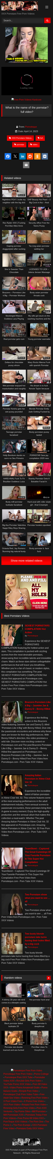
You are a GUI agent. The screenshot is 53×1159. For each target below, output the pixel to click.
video (35, 144)
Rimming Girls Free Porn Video (19, 1108)
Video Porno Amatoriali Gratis (25, 1087)
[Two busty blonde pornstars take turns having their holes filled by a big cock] (12, 953)
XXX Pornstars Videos (22, 138)
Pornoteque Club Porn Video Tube (20, 1094)
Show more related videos (26, 560)
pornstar (20, 144)
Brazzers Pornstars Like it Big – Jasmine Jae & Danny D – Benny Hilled (38, 705)
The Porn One (36, 1121)
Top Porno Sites (22, 1111)
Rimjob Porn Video (28, 1091)
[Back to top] (44, 1150)
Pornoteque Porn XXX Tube (19, 1077)
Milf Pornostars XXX (13, 1115)
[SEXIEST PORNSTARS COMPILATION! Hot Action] (12, 645)
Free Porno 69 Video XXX (31, 1118)
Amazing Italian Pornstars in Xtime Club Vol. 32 (37, 778)
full (41, 138)
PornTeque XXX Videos (15, 1121)
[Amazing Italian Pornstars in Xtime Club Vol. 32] (12, 795)
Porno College (41, 1074)
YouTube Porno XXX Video (17, 1084)
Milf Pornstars (39, 1111)
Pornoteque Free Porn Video (17, 1074)
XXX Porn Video (11, 1104)
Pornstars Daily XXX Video (30, 1128)
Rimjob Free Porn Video (34, 1104)
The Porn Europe (21, 1125)
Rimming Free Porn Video (34, 1098)
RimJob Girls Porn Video (28, 1081)
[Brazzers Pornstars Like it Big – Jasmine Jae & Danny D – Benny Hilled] (12, 721)
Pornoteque (31, 127)
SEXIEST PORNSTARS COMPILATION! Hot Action (37, 629)
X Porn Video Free (12, 1101)
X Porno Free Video (34, 1101)
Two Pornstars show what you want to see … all (37, 898)
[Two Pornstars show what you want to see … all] (12, 914)
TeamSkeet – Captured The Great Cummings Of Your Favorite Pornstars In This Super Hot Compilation (38, 855)
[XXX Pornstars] (21, 6)
